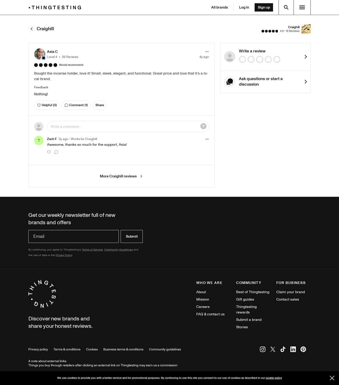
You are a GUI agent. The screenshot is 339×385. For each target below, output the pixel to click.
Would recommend (71, 65)
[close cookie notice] (332, 378)
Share (99, 105)
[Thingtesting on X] (273, 350)
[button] (56, 54)
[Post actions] (207, 51)
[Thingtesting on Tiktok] (283, 350)
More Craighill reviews (118, 176)
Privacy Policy (64, 255)
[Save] (203, 126)
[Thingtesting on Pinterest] (303, 350)
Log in (244, 7)
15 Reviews (293, 31)
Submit (132, 236)
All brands (219, 7)
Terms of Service (92, 250)
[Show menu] (302, 7)
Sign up (264, 7)
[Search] (286, 7)
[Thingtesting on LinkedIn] (293, 350)
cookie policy (274, 378)
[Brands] (56, 7)
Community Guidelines (118, 250)
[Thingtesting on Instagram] (262, 350)
